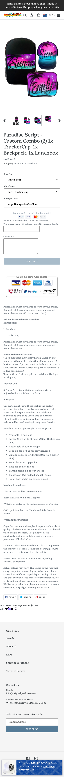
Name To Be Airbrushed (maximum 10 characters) (25, 220)
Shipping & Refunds (17, 662)
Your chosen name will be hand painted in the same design (30, 223)
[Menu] (58, 15)
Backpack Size (11, 198)
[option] (16, 120)
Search (10, 638)
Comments (8, 236)
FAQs (9, 654)
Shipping (8, 163)
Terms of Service (15, 670)
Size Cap (8, 173)
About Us (11, 646)
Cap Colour (9, 186)
